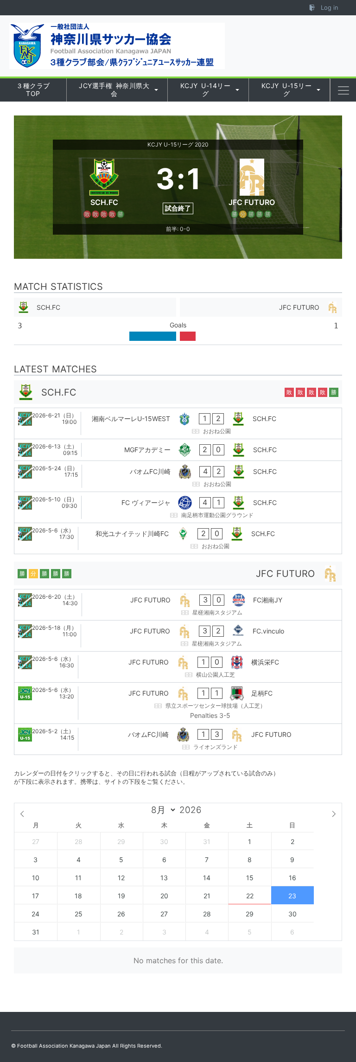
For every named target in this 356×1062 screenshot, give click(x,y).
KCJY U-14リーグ (205, 89)
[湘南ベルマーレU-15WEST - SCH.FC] (178, 423)
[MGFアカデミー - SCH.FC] (178, 450)
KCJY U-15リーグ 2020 (178, 144)
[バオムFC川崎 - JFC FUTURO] (178, 739)
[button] (343, 90)
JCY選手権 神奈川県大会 (114, 89)
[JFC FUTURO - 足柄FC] (178, 703)
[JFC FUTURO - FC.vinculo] (178, 636)
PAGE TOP (339, 1021)
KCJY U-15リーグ (286, 89)
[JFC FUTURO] (252, 187)
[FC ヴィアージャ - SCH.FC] (178, 507)
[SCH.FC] (104, 187)
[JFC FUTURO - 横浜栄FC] (178, 667)
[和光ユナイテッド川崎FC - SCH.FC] (178, 538)
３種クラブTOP (33, 89)
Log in (328, 7)
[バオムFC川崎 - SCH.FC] (178, 476)
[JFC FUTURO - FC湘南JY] (178, 604)
